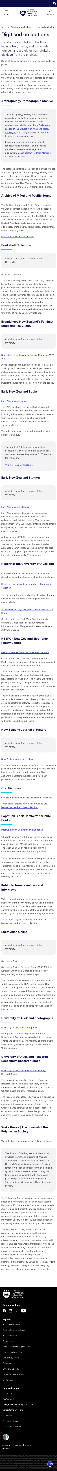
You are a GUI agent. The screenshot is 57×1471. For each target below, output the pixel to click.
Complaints (7, 1415)
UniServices (8, 1380)
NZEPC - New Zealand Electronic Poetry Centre (25, 652)
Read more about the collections (17, 236)
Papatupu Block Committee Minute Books (22, 829)
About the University (11, 1324)
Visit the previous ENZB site (19, 465)
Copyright (18, 1445)
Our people (7, 1363)
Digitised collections (46, 27)
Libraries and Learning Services (16, 1346)
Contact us (7, 1393)
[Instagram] (16, 1310)
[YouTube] (23, 1310)
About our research (11, 1335)
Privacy (28, 1445)
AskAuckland (8, 1399)
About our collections (21, 27)
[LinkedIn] (10, 1310)
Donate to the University (13, 1410)
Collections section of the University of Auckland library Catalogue (27, 129)
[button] (54, 4)
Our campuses (9, 1341)
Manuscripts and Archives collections (19, 807)
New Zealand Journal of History (17, 759)
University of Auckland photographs (19, 1027)
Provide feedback (10, 1421)
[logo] (28, 12)
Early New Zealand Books (14, 401)
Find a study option (11, 1358)
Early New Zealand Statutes (15, 507)
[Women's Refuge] (6, 1439)
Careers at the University (13, 1374)
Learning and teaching (12, 1352)
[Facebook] (4, 1310)
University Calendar (11, 1369)
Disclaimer (6, 1449)
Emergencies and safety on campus (18, 1404)
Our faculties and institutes (14, 1330)
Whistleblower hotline (12, 1426)
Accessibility (7, 1445)
